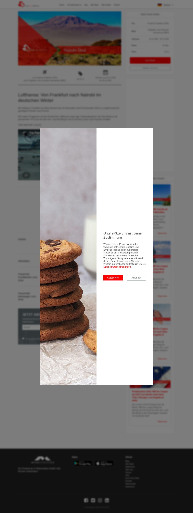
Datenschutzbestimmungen (117, 267)
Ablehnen (136, 278)
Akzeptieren (113, 278)
